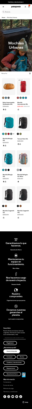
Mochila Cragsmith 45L (23, 211)
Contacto (9, 357)
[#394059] (20, 170)
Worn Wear (16, 268)
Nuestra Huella (16, 284)
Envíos (22, 357)
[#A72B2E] (18, 98)
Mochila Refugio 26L (8, 139)
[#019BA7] (3, 134)
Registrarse (10, 343)
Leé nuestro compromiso (16, 319)
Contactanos (7, 382)
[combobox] (16, 12)
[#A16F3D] (3, 98)
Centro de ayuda (12, 351)
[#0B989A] (23, 98)
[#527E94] (6, 98)
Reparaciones (11, 368)
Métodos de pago (8, 388)
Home (3, 17)
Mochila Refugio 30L (8, 175)
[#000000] (18, 134)
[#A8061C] (8, 134)
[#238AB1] (26, 98)
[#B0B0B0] (18, 170)
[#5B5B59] (8, 98)
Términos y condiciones (10, 392)
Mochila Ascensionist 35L (22, 103)
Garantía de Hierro (16, 250)
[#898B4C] (6, 134)
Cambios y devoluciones (14, 362)
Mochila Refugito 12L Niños (22, 175)
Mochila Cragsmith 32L (8, 211)
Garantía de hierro (12, 374)
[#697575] (20, 98)
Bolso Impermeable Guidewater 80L (8, 103)
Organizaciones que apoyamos (16, 300)
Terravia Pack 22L (22, 139)
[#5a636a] (6, 170)
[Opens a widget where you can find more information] (25, 402)
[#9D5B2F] (6, 206)
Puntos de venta (8, 385)
